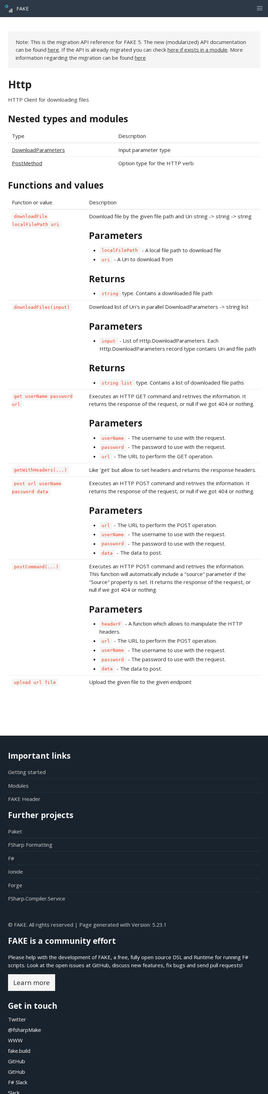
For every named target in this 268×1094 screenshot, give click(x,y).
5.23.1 (159, 924)
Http (20, 84)
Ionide (15, 871)
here (53, 49)
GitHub (100, 965)
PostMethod (27, 163)
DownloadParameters (38, 149)
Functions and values (56, 185)
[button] (259, 8)
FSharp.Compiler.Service (36, 898)
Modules (18, 785)
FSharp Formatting (30, 844)
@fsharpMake (24, 1029)
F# (11, 858)
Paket (15, 831)
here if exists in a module (198, 49)
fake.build (19, 1050)
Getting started (27, 771)
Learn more (31, 982)
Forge (15, 885)
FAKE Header (24, 798)
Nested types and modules (68, 118)
